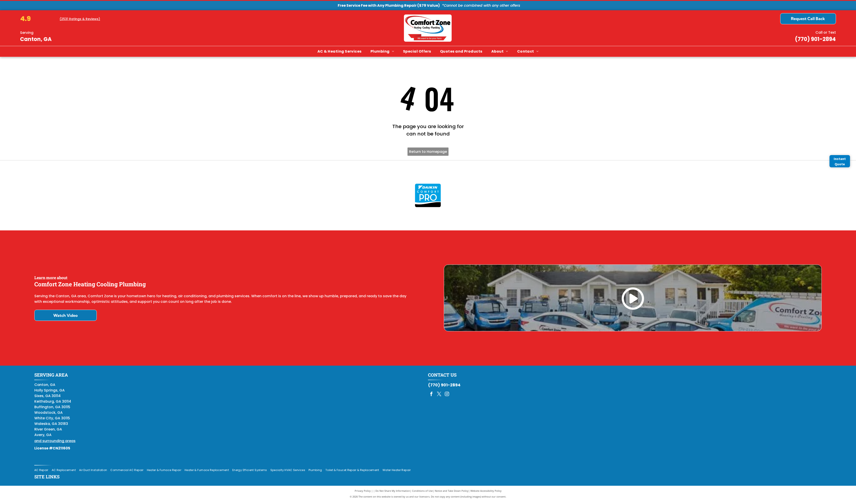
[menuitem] (339, 51)
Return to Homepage (428, 151)
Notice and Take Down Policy (451, 490)
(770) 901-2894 (815, 39)
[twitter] (439, 394)
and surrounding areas (55, 440)
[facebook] (431, 394)
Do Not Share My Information (392, 490)
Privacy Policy (363, 490)
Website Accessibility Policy (486, 490)
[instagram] (447, 394)
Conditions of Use (422, 490)
